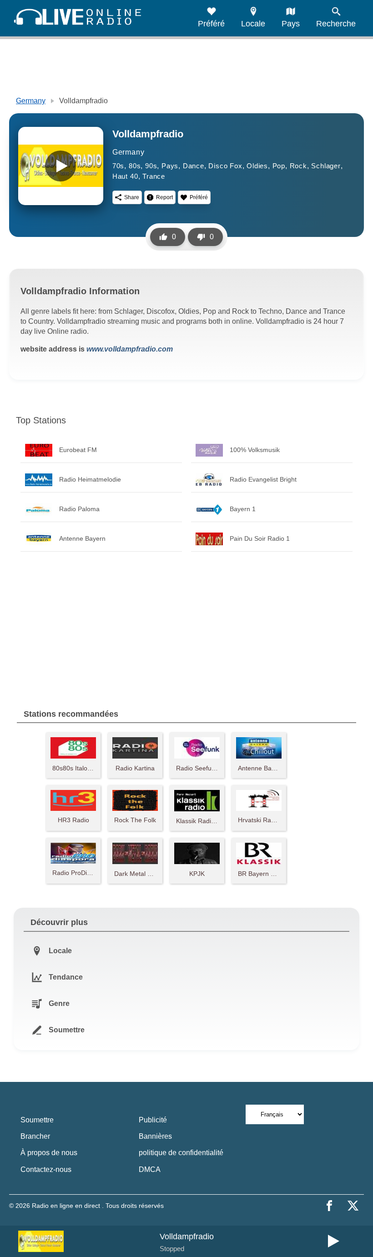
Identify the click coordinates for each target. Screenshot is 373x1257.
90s (151, 166)
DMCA (150, 1169)
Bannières (155, 1136)
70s (118, 166)
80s (135, 166)
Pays (169, 166)
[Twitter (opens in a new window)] (353, 1206)
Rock (298, 166)
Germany (30, 101)
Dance (193, 166)
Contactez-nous (45, 1169)
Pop (278, 166)
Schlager (325, 166)
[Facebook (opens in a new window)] (329, 1206)
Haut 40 (125, 176)
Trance (153, 176)
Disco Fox (225, 166)
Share (131, 197)
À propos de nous (48, 1152)
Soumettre (37, 1120)
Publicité (153, 1120)
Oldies (257, 166)
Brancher (35, 1136)
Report (164, 197)
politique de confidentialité (181, 1152)
